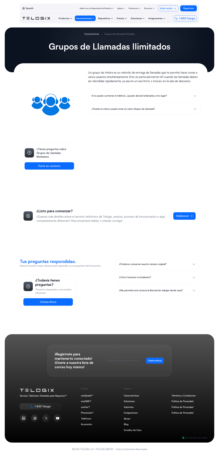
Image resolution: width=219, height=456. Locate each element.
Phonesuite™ (87, 412)
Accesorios (86, 424)
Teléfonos (86, 418)
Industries (129, 407)
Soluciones (129, 401)
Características (91, 34)
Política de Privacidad (182, 401)
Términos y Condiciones (183, 395)
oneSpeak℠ (87, 395)
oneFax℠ (85, 407)
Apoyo (127, 418)
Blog (126, 424)
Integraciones (131, 412)
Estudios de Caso (133, 430)
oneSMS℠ (86, 401)
